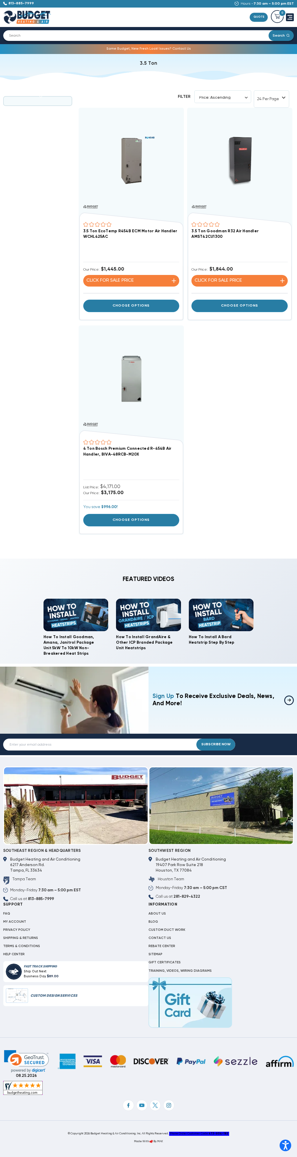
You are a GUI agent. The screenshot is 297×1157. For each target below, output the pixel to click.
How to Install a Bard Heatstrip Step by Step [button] (212, 640)
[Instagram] (168, 1105)
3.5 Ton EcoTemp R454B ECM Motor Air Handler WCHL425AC (130, 234)
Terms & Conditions (21, 946)
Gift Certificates (164, 962)
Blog (153, 922)
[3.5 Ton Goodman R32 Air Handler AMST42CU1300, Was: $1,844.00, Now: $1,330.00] (240, 160)
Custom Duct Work (166, 930)
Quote (258, 17)
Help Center (14, 954)
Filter (184, 97)
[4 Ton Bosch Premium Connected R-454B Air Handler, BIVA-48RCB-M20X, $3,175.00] (131, 378)
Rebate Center (161, 946)
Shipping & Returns (20, 938)
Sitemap (155, 954)
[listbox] (224, 97)
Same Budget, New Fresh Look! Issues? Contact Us (148, 49)
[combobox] (139, 35)
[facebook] (128, 1105)
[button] (26, 1061)
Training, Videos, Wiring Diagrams (180, 971)
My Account (14, 922)
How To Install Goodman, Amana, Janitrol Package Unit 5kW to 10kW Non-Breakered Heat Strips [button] (69, 645)
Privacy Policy (16, 930)
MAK (160, 1141)
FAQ (6, 913)
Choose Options (131, 305)
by (155, 1141)
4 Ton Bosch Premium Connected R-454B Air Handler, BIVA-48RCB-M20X (127, 451)
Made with (141, 1141)
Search (279, 35)
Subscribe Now (216, 744)
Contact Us (159, 938)
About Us (157, 913)
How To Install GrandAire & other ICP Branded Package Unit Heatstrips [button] (144, 642)
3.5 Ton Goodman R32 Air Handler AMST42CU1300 (225, 234)
